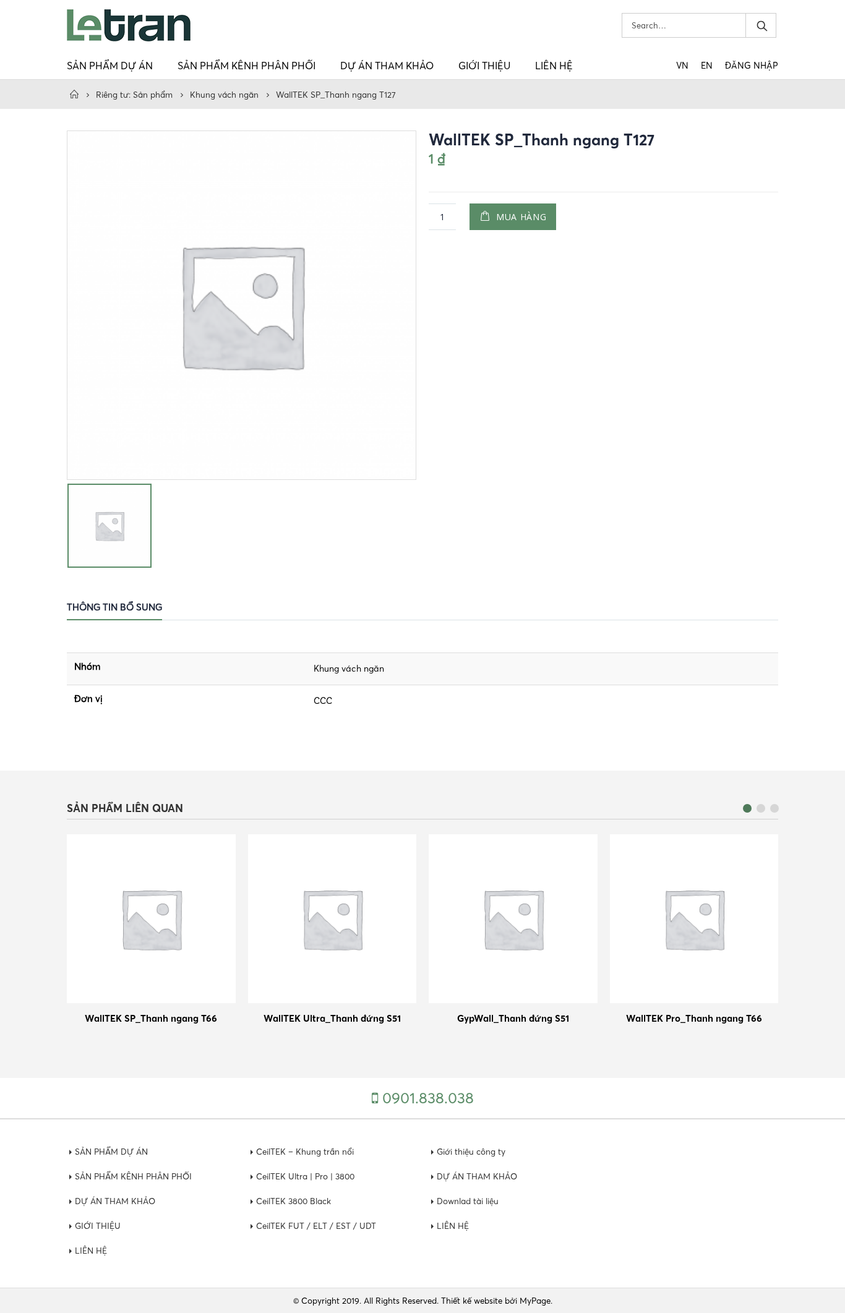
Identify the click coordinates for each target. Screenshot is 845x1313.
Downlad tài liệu (468, 1201)
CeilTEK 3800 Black (293, 1201)
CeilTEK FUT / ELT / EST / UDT (316, 1226)
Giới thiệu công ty (471, 1152)
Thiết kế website (471, 1301)
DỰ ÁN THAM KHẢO (387, 65)
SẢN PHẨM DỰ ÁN (110, 65)
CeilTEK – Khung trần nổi (305, 1152)
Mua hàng (521, 217)
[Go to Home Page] (74, 94)
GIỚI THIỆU (484, 65)
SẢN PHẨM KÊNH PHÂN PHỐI (246, 65)
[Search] (761, 25)
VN (682, 65)
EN (707, 65)
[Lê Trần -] (129, 25)
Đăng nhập (751, 65)
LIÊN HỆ (554, 65)
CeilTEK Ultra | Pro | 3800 (305, 1176)
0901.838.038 (428, 1098)
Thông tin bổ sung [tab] (114, 607)
